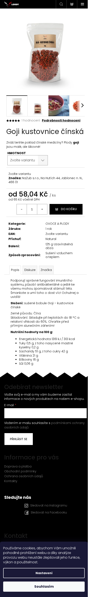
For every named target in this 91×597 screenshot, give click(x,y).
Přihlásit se (18, 439)
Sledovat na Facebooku (49, 512)
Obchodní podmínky (20, 471)
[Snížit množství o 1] (22, 209)
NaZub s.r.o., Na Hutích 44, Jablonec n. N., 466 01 (45, 180)
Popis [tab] (15, 270)
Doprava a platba (18, 466)
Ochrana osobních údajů (23, 476)
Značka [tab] (46, 270)
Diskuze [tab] (30, 270)
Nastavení (44, 573)
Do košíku (69, 209)
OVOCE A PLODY (57, 224)
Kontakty (10, 481)
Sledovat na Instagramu (48, 505)
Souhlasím (44, 586)
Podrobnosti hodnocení (61, 121)
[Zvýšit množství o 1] (42, 209)
